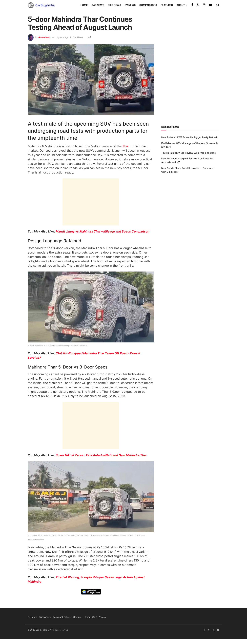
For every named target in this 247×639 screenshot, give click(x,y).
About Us (90, 617)
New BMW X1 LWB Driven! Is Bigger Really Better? (189, 137)
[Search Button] (217, 5)
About (181, 5)
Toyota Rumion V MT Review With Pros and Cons (188, 152)
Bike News (114, 5)
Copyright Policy (61, 617)
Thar (125, 146)
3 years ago (62, 37)
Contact (77, 617)
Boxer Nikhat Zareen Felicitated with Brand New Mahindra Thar (101, 455)
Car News (97, 5)
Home (84, 5)
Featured (167, 5)
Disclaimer (44, 617)
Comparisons (148, 5)
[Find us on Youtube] (210, 5)
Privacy (31, 617)
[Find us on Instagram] (204, 5)
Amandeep (44, 37)
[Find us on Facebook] (192, 5)
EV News (130, 5)
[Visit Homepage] (41, 5)
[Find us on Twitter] (197, 5)
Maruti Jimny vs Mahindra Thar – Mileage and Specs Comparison (102, 231)
